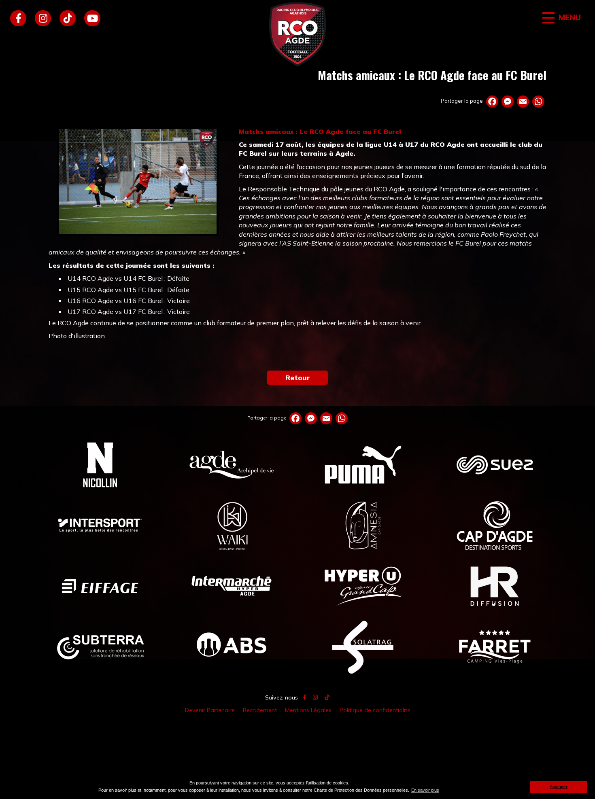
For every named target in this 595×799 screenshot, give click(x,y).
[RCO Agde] (297, 34)
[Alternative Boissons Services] (231, 646)
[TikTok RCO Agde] (68, 18)
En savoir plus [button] (425, 790)
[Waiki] (231, 525)
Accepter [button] (558, 786)
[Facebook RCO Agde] (18, 18)
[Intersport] (100, 525)
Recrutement (260, 710)
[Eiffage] (100, 585)
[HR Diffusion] (494, 585)
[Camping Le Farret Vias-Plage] (494, 646)
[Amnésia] (363, 525)
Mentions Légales (308, 710)
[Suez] (494, 464)
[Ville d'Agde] (231, 464)
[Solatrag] (363, 646)
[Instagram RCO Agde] (43, 18)
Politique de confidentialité (375, 710)
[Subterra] (100, 646)
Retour (297, 377)
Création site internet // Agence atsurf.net (297, 728)
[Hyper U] (363, 585)
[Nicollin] (100, 464)
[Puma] (363, 464)
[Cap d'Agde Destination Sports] (494, 525)
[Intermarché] (231, 585)
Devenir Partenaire (210, 710)
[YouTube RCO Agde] (92, 18)
